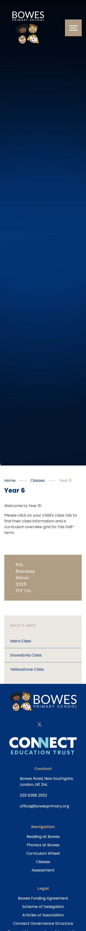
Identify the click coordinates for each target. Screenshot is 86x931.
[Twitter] (39, 725)
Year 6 (65, 480)
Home (10, 480)
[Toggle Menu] (73, 27)
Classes (37, 480)
